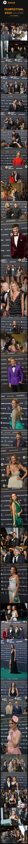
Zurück (11, 2)
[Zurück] (5, 2)
